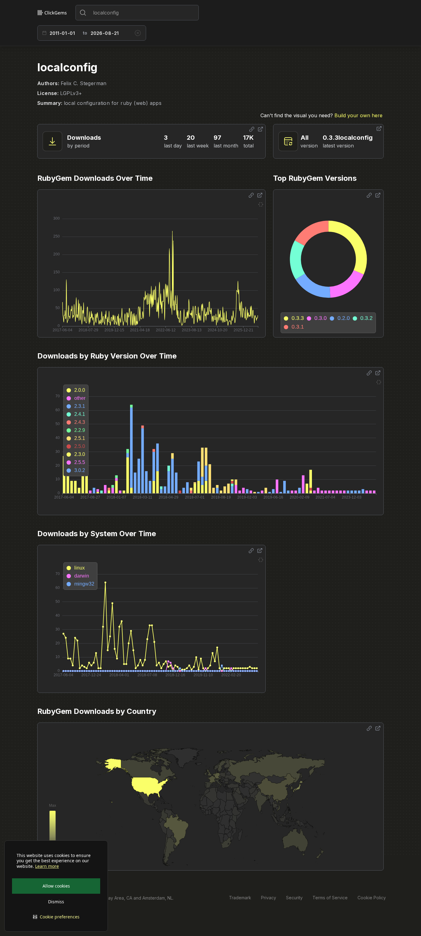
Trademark (240, 897)
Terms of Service (330, 897)
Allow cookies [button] (56, 886)
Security (294, 897)
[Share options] (252, 129)
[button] (56, 917)
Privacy (268, 897)
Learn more (47, 866)
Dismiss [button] (56, 902)
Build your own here (358, 115)
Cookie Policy (372, 897)
